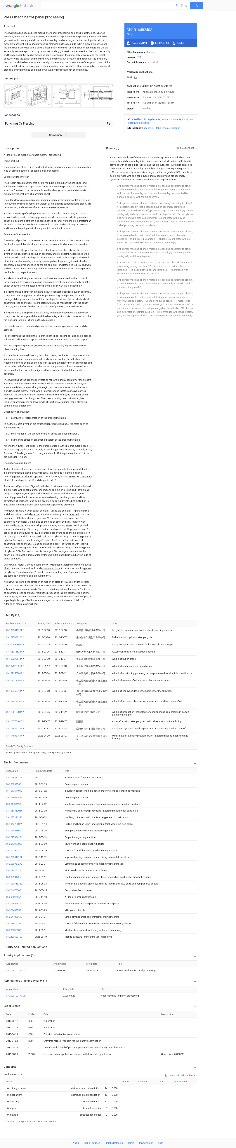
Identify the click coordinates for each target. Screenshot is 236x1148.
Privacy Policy (146, 1143)
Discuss (175, 128)
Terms (131, 1143)
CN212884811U (14, 903)
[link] (16, 1088)
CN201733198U (14, 804)
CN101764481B (14, 790)
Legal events (153, 119)
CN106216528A (14, 651)
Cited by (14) (139, 119)
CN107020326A (14, 666)
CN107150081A (14, 673)
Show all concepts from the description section (31, 1121)
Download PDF (139, 43)
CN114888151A (14, 735)
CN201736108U (14, 843)
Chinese (150, 52)
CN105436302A (14, 810)
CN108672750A (14, 701)
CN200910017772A (16, 970)
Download (173, 1075)
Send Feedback (92, 1143)
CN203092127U (14, 863)
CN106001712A (14, 857)
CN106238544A (14, 658)
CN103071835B (14, 883)
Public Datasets (114, 1143)
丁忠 (139, 57)
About (76, 1143)
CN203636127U (14, 870)
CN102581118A (14, 630)
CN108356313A (14, 691)
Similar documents (171, 119)
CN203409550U (14, 910)
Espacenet (147, 128)
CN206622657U (14, 897)
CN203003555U (14, 784)
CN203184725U (14, 877)
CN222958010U (14, 936)
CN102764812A (14, 637)
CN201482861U (14, 830)
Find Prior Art (162, 43)
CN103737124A (14, 817)
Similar (180, 43)
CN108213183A (14, 680)
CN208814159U (14, 923)
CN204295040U (14, 850)
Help (160, 1143)
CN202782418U (14, 837)
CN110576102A (14, 721)
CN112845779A (14, 728)
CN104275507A (14, 824)
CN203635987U (14, 930)
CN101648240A (14, 777)
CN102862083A (14, 797)
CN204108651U (14, 916)
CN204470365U (14, 890)
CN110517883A (14, 712)
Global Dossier (162, 128)
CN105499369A (14, 644)
